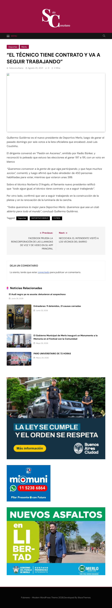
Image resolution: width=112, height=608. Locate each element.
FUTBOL (57, 218)
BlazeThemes (84, 597)
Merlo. (24, 47)
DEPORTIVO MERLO (39, 218)
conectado (43, 272)
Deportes (12, 47)
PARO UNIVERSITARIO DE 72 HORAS (52, 353)
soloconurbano (16, 68)
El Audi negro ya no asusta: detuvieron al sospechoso (37, 294)
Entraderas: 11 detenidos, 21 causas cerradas (57, 306)
